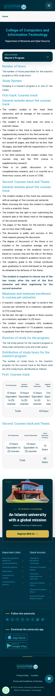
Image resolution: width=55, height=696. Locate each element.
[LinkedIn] (27, 619)
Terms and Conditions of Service (27, 681)
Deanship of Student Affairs (37, 584)
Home (5, 16)
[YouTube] (7, 619)
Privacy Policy (22, 675)
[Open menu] (49, 5)
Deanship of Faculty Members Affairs (37, 597)
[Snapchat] (42, 619)
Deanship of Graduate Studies (38, 568)
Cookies (34, 675)
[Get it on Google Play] (17, 645)
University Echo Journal (8, 577)
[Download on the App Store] (17, 637)
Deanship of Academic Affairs (38, 591)
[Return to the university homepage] (27, 665)
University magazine (9, 567)
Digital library (7, 571)
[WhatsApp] (32, 619)
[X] (12, 619)
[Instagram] (22, 619)
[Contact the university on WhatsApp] (5, 690)
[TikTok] (37, 619)
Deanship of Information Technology (34, 560)
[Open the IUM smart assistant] (49, 679)
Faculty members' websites (8, 583)
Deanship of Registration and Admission (36, 576)
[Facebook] (17, 619)
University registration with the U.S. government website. (10, 560)
